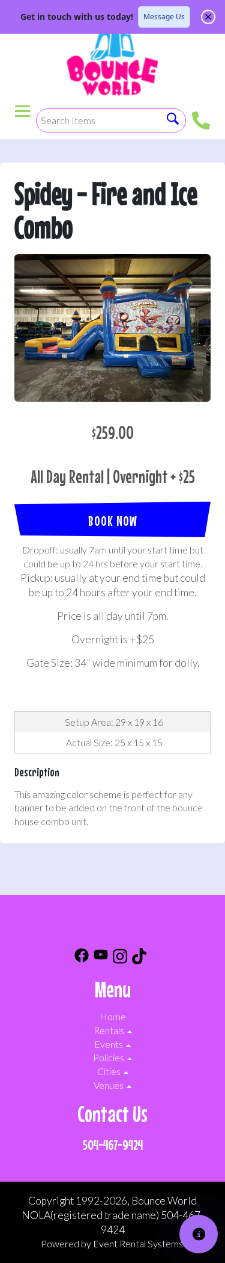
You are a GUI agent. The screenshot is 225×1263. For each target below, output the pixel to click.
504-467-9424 (113, 1145)
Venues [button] (109, 1085)
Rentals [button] (110, 1030)
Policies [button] (109, 1057)
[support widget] (198, 1234)
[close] (208, 17)
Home (113, 1016)
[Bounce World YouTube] (101, 958)
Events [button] (109, 1044)
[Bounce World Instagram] (120, 958)
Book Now (112, 521)
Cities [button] (109, 1071)
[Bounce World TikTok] (139, 958)
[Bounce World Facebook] (81, 958)
